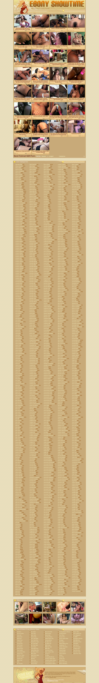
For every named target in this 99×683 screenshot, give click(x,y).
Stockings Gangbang (77, 323)
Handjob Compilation (48, 363)
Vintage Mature (75, 502)
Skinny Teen (75, 261)
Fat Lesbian (46, 209)
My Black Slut (48, 641)
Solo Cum (74, 286)
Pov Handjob (61, 495)
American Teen (18, 295)
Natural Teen (61, 395)
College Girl (32, 418)
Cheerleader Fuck (34, 361)
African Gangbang (19, 171)
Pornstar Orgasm (62, 480)
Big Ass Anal (18, 469)
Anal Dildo (17, 305)
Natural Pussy (61, 393)
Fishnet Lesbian (47, 258)
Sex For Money (75, 194)
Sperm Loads (75, 311)
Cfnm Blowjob (33, 341)
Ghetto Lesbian (47, 298)
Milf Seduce (60, 331)
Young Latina (75, 582)
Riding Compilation (76, 174)
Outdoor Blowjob (61, 423)
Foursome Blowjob (48, 266)
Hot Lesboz (61, 641)
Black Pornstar (18, 584)
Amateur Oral (18, 243)
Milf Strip (60, 338)
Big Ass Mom (18, 489)
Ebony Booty (32, 552)
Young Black (75, 569)
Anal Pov (17, 316)
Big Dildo (17, 522)
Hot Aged (61, 640)
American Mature (19, 291)
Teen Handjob (75, 412)
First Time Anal (47, 253)
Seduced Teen (75, 189)
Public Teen (60, 531)
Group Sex (46, 335)
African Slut (18, 177)
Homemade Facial (48, 392)
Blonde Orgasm (33, 211)
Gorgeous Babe (47, 318)
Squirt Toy (74, 318)
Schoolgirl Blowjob (76, 186)
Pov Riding (60, 502)
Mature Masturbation (62, 271)
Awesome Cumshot (19, 383)
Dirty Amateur (33, 510)
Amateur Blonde (19, 189)
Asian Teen (18, 370)
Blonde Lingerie (33, 206)
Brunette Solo (33, 295)
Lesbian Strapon (61, 194)
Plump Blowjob (61, 459)
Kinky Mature (47, 524)
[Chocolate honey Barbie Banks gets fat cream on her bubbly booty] (22, 79)
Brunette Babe (33, 259)
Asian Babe (18, 333)
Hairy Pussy (46, 360)
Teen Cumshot (75, 387)
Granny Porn (62, 636)
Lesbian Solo (61, 189)
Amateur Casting (19, 194)
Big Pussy (17, 529)
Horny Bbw (46, 407)
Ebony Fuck (32, 569)
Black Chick (18, 561)
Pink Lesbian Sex (77, 633)
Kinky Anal (46, 517)
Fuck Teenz (61, 635)
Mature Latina (61, 266)
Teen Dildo (74, 393)
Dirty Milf (32, 522)
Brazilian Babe (33, 246)
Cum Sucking (33, 472)
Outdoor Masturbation (63, 430)
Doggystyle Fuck (33, 531)
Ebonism (33, 658)
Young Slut (74, 586)
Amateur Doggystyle (20, 218)
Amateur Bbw (18, 187)
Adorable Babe (18, 164)
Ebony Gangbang (34, 572)
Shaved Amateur (76, 203)
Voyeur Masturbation (76, 512)
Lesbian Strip (61, 196)
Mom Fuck (60, 356)
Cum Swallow (33, 474)
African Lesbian (19, 176)
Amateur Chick (18, 199)
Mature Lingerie (61, 269)
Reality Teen (60, 564)
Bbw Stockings (18, 432)
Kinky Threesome (48, 527)
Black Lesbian (18, 569)
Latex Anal (46, 531)
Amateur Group (19, 228)
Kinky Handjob (47, 520)
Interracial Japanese (48, 479)
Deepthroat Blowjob (34, 499)
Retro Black (60, 587)
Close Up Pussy (33, 407)
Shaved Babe (75, 206)
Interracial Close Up (48, 464)
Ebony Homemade (34, 576)
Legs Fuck (46, 571)
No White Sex (48, 643)
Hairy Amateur (47, 336)
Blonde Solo (32, 219)
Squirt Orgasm (75, 316)
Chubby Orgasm (33, 380)
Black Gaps (33, 653)
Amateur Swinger (19, 268)
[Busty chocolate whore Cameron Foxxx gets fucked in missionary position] (40, 79)
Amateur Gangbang (19, 226)
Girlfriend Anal (47, 305)
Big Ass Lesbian (19, 485)
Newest (44, 156)
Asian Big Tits (18, 336)
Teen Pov (74, 427)
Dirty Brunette (33, 515)
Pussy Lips (60, 542)
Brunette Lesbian (33, 281)
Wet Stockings (75, 522)
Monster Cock (61, 368)
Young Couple (75, 577)
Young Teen (74, 589)
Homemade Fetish (48, 393)
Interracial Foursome (48, 474)
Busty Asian (32, 311)
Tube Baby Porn (34, 648)
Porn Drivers (77, 624)
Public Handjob (61, 525)
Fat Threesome (47, 221)
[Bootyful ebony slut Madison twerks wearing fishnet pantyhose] (58, 62)
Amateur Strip (18, 263)
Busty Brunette (33, 318)
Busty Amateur (33, 308)
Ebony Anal (32, 544)
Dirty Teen (32, 525)
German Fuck (47, 288)
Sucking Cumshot (76, 346)
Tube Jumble (20, 650)
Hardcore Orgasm (48, 380)
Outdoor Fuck (61, 425)
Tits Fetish (74, 477)
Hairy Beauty (47, 343)
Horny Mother (47, 425)
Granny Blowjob (47, 325)
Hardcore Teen (47, 385)
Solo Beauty (74, 285)
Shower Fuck (75, 231)
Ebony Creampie (33, 561)
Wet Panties (74, 519)
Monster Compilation (62, 370)
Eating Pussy (33, 541)
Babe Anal (17, 385)
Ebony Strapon (47, 169)
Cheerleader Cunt (34, 360)
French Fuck (47, 274)
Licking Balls (60, 213)
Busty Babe (32, 313)
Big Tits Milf (18, 537)
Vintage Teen (75, 509)
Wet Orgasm (75, 517)
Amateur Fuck (18, 224)
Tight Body (74, 470)
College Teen (33, 422)
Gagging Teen (47, 279)
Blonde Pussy (33, 216)
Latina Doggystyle (48, 539)
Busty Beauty (33, 315)
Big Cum (17, 510)
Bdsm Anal (17, 438)
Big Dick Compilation (20, 515)
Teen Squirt (74, 438)
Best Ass (17, 459)
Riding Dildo (74, 179)
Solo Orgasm (75, 295)
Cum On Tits (32, 470)
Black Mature (18, 572)
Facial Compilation (48, 187)
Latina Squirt (47, 562)
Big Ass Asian (18, 470)
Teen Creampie (75, 385)
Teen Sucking (75, 443)
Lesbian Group (47, 592)
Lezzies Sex (62, 658)
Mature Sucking (61, 288)
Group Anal (46, 328)
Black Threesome (34, 174)
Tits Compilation (75, 475)
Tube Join (49, 612)
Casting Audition (33, 336)
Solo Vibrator (75, 301)
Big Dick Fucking (19, 519)
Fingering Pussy (47, 243)
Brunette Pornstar (34, 288)
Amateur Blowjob (19, 191)
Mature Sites (76, 631)
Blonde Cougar (33, 196)
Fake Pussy (46, 191)
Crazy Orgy (32, 450)
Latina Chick (46, 537)
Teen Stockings (75, 440)
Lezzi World (62, 660)
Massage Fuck (61, 226)
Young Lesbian (75, 584)
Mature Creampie (62, 249)
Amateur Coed (18, 201)
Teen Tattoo (74, 447)
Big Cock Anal (18, 499)
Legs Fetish (46, 569)
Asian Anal (17, 330)
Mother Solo (60, 387)
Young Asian (75, 564)
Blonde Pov (32, 214)
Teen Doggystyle (76, 395)
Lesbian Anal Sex (48, 574)
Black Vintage (33, 179)
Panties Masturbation (63, 435)
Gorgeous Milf (47, 323)
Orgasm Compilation (62, 417)
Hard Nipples (47, 370)
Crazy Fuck (32, 447)
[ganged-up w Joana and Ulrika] (22, 150)
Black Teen (32, 172)
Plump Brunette (61, 460)
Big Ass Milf (18, 487)
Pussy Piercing (61, 544)
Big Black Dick (18, 494)
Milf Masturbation (62, 320)
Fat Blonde (46, 201)
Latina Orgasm (47, 552)
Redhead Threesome (63, 586)
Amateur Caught (19, 196)
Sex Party (74, 196)
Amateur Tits (18, 274)
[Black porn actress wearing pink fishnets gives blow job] (76, 79)
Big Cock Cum (18, 504)
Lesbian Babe (47, 577)
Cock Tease (32, 413)
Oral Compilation (62, 407)
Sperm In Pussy (75, 308)
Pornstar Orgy (61, 482)
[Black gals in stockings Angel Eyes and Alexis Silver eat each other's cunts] (40, 132)
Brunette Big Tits (33, 263)
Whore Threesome (76, 536)
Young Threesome (76, 591)
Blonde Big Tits (33, 191)
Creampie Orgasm (34, 452)
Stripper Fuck (75, 330)
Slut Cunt (74, 269)
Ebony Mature (33, 586)
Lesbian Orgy (61, 176)
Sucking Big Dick (76, 341)
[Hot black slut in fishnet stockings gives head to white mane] (22, 115)
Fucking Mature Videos (50, 663)
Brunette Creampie (34, 273)
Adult (18, 661)
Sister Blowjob (75, 234)
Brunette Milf (32, 283)
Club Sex (32, 408)
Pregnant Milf (61, 510)
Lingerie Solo (61, 216)
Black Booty (18, 557)
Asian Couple (18, 341)
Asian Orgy (18, 360)
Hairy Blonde (47, 345)
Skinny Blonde (75, 246)
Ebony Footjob (33, 567)
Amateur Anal (18, 182)
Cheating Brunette (34, 343)
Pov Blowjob (60, 490)
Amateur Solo (18, 258)
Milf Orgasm (60, 321)
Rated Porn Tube (35, 641)
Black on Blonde (33, 184)
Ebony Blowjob (33, 551)
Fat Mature (46, 211)
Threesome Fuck (76, 460)
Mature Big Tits (61, 241)
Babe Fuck (17, 392)
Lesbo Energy (62, 650)
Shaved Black (75, 211)
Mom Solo (60, 361)
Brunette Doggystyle (34, 274)
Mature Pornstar (61, 278)
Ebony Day (33, 660)
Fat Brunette (46, 203)
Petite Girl (60, 450)
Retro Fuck (60, 594)
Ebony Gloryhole (33, 574)
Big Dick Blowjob (19, 514)
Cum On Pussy (33, 469)
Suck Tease (74, 336)
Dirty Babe (32, 512)
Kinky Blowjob (47, 519)
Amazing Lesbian (19, 286)
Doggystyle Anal (33, 529)
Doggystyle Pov (33, 532)
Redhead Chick (61, 571)
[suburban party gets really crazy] (40, 115)
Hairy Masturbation (48, 355)
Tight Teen (74, 474)
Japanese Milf (47, 502)
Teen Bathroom (75, 370)
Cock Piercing (33, 412)
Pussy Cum (60, 532)
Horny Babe (46, 405)
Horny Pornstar (47, 427)
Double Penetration (34, 539)
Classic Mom (32, 392)
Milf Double (60, 308)
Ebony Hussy (48, 633)
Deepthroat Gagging (34, 502)
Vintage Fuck (75, 497)
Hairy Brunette (47, 346)
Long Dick (60, 223)
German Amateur (48, 283)
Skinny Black (75, 244)
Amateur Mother (19, 241)
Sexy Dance (74, 201)
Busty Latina (32, 325)
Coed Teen (32, 415)
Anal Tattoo (18, 320)
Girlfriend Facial (47, 308)
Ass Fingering (18, 375)
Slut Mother (74, 271)
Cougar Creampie (34, 427)
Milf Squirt (60, 335)
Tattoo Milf (74, 361)
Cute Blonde (32, 485)
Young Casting (75, 574)
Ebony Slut (46, 167)
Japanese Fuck (47, 499)
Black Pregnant (18, 587)
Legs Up (46, 572)
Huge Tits (46, 452)
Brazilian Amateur (34, 243)
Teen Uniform (75, 454)
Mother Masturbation (62, 382)
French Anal (46, 271)
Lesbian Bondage (48, 581)
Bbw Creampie (18, 403)
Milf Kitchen (60, 318)
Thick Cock (74, 457)
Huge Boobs (46, 438)
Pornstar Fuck (61, 475)
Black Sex (17, 591)
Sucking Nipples (75, 350)
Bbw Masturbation (19, 417)
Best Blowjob (18, 460)
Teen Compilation (76, 383)
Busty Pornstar (33, 331)
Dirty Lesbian (33, 520)
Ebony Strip (46, 171)
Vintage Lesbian (75, 499)
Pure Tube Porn (34, 640)
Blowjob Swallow (33, 229)
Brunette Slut (33, 293)
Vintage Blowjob (75, 495)
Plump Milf (60, 462)
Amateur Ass (18, 184)
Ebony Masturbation (34, 584)
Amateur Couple (19, 206)
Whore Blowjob (75, 529)
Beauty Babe (18, 442)
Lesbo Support (62, 653)
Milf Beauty (60, 298)
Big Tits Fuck (18, 534)
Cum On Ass (32, 464)
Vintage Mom (75, 505)
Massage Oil (61, 228)
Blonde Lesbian (33, 204)
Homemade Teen (48, 402)
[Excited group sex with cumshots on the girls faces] (58, 79)
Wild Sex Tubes (20, 656)
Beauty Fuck (18, 447)
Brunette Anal (33, 258)
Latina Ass (46, 534)
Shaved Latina (75, 219)
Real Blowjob (61, 552)
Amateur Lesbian (19, 236)
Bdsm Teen (18, 440)
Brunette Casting (33, 268)
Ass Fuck (17, 377)
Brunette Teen (33, 298)
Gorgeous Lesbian (48, 321)
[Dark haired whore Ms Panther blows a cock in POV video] (22, 44)
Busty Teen (32, 333)
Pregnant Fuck (61, 509)
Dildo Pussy (32, 507)
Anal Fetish (18, 306)
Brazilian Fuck (33, 248)
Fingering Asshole (48, 238)
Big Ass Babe (18, 472)
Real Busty (60, 556)
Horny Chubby (47, 413)
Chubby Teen (33, 383)
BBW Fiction (48, 645)
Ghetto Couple (47, 295)
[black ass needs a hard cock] (40, 62)
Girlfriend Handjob (48, 310)
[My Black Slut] (76, 27)
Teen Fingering (75, 402)
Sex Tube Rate (34, 643)
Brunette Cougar (33, 271)
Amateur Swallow (19, 266)
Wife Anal (74, 537)
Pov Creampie (61, 494)
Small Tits (74, 276)
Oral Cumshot (61, 412)
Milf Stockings (61, 336)
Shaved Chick (75, 216)
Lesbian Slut (60, 187)
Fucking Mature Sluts (50, 661)
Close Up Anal (33, 397)
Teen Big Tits (75, 373)
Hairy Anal (46, 338)
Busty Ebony (32, 321)
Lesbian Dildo (47, 586)
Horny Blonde (47, 408)
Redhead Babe (61, 567)
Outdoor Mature (61, 432)
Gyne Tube (33, 635)
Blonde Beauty (33, 189)
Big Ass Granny (18, 484)
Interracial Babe (47, 457)
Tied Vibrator (75, 464)
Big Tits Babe (18, 531)
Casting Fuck (33, 338)
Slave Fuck (74, 266)
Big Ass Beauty (18, 474)
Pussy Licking (61, 541)
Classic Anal (32, 387)
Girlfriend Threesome (48, 311)
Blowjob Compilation (34, 226)
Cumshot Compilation (34, 477)
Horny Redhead (47, 428)
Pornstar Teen (61, 487)
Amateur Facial (18, 221)
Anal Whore (18, 325)
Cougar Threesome (34, 433)
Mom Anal (60, 348)
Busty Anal (32, 310)
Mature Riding (61, 281)
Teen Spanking (75, 437)
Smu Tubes (33, 646)
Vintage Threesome (76, 510)
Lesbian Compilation (48, 582)
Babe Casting (18, 388)
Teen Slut (74, 433)
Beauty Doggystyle (19, 445)
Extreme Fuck (47, 186)
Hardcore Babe (47, 372)
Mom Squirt (60, 363)
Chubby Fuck (33, 372)
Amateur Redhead (19, 251)
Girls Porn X (76, 645)
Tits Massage (75, 479)
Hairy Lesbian (47, 353)
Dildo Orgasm (33, 505)
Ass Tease (17, 380)
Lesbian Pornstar (62, 181)
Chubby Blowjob (33, 370)
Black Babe (18, 551)
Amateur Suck (18, 264)
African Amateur (19, 166)
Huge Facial (46, 447)
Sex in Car (74, 199)
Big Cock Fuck (18, 507)
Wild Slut (74, 556)
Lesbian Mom (61, 171)
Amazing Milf (18, 288)
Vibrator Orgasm (76, 489)
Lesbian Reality (61, 186)
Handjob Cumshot (48, 365)
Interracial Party (47, 489)
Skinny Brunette (75, 249)
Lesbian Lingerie (61, 164)
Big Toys (17, 539)
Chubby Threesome (34, 385)
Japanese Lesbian (48, 500)
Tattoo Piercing (75, 363)
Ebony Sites (47, 635)
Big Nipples (18, 525)
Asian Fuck (18, 346)
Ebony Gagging (33, 571)
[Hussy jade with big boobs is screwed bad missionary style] (58, 97)
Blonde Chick (33, 194)
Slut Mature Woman (77, 638)
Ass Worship (18, 382)
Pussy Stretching (62, 546)
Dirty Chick (32, 517)
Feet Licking (46, 223)
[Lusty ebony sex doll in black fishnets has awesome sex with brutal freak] (58, 132)
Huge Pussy (46, 450)
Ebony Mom (32, 589)
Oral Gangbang (61, 413)
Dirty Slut (32, 524)
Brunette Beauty (33, 261)
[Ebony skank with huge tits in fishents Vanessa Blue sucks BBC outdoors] (22, 27)
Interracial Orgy (47, 487)
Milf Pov (59, 328)
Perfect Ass (60, 443)
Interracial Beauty (48, 459)
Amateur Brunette (19, 192)
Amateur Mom (18, 239)
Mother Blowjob (61, 378)
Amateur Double (19, 219)
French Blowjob (47, 273)
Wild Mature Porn (77, 641)
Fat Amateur (46, 192)
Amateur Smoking (19, 256)
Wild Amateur (75, 542)
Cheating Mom (33, 353)
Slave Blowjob (75, 264)
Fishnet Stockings (48, 261)
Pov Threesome (61, 505)
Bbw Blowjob (18, 400)
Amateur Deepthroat (20, 214)
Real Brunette (61, 554)
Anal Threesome (19, 321)
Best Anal (17, 457)
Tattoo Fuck (74, 358)
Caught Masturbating (34, 340)
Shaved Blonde (75, 213)
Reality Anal (60, 562)
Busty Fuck (32, 323)
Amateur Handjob (19, 229)
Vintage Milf (74, 504)
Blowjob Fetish (33, 228)
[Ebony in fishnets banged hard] (58, 27)
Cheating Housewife (34, 346)
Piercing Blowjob (61, 455)
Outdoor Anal (61, 422)
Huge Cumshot (47, 442)
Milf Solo (60, 333)
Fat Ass (45, 196)
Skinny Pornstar (75, 259)
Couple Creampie (34, 435)
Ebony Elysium (34, 661)
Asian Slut (17, 368)
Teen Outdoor (75, 422)
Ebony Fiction (34, 663)
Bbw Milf (17, 418)
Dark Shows (33, 656)
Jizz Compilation (47, 509)
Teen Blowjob (75, 377)
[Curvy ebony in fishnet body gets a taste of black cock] (40, 44)
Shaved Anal (75, 204)
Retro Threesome (76, 171)
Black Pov (17, 586)
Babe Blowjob (18, 387)
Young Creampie (76, 579)
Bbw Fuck (17, 408)
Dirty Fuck (32, 519)
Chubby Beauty (33, 368)
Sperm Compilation (76, 305)
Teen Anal (74, 365)
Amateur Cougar (19, 204)
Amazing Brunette (19, 281)
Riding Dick (74, 177)
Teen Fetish (74, 400)
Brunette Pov (33, 290)
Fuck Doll (46, 276)
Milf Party (60, 325)
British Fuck (32, 256)
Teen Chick (74, 382)
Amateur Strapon (19, 261)
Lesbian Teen (61, 199)
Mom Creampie (61, 351)
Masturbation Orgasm (63, 231)
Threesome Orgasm (76, 462)
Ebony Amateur (33, 542)
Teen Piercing (75, 425)
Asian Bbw (17, 335)
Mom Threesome (62, 365)
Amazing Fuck (18, 285)
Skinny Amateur (75, 239)
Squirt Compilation (76, 315)
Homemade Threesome (49, 403)
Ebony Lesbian (33, 582)
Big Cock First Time (19, 505)
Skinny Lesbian (75, 253)
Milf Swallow (60, 341)
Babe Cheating (18, 390)
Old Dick (60, 405)
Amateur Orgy (18, 246)
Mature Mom (61, 273)
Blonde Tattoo (33, 221)
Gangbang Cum (47, 281)
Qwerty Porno (20, 648)
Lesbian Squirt (61, 191)
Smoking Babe (75, 278)
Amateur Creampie (19, 208)
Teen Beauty (75, 372)
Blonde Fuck (32, 201)
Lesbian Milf (60, 169)
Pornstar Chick (61, 472)
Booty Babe (32, 236)
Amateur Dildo (18, 216)
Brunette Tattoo (33, 296)
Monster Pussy (61, 373)
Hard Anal (46, 367)
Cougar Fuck (33, 428)
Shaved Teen (75, 228)
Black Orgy (17, 581)
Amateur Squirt (18, 259)
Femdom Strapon (48, 229)
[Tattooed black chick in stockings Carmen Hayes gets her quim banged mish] (76, 115)
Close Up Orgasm (34, 405)
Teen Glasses (75, 408)
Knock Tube (33, 636)
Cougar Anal (32, 425)
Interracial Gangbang (48, 477)
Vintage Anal (75, 490)
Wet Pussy (74, 520)
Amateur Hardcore (19, 231)
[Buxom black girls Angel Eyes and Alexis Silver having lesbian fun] (76, 97)
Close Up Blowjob (34, 398)
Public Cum (60, 522)
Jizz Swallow (46, 514)
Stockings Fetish (76, 321)
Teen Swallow (75, 445)
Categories (62, 156)
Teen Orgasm (75, 418)
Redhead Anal (61, 566)
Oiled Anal (60, 402)
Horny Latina (47, 418)
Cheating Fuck (33, 345)
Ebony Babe (32, 546)
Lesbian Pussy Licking (63, 184)
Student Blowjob (75, 331)
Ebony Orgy (32, 592)
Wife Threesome (76, 541)
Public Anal (60, 520)
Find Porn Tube (76, 651)
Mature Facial (61, 251)
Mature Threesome (62, 290)
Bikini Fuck (17, 544)
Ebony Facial (33, 564)
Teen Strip (74, 442)
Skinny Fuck (75, 251)
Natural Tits (60, 397)
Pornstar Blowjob (62, 470)
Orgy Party (60, 420)
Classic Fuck (32, 388)
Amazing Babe (18, 279)
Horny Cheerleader (48, 412)
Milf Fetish (60, 310)
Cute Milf (32, 494)
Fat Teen (46, 219)
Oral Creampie (61, 408)
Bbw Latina (18, 412)
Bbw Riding (18, 427)
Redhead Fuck (61, 574)
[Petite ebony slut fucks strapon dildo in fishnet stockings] (40, 150)
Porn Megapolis (76, 635)
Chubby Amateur (33, 363)
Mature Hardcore (62, 263)
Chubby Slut (32, 382)
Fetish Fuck (46, 233)
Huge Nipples (47, 449)
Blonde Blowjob (33, 192)
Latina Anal (46, 532)
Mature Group (61, 259)
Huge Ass (46, 437)
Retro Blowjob (61, 591)
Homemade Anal (47, 388)
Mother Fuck (61, 380)
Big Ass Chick (18, 479)
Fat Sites (47, 655)
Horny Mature (47, 420)
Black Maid (17, 571)
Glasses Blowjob (47, 313)
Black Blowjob (18, 556)
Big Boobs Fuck (19, 495)
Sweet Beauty (75, 356)
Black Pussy (18, 589)
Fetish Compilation (48, 231)
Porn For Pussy (76, 646)
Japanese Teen (47, 504)
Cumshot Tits (33, 480)
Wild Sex (74, 554)
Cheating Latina (33, 350)
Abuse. (55, 677)
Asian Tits (17, 372)
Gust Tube (33, 633)
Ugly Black (74, 480)
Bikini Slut (17, 546)
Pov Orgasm (61, 500)
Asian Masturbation (19, 353)
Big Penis (17, 527)
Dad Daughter (33, 497)
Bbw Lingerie (18, 415)
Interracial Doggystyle (49, 470)
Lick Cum (60, 211)
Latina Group (47, 542)
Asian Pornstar (18, 361)
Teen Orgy (74, 420)
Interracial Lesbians (48, 480)
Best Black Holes (35, 651)
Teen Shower (75, 432)
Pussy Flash (60, 536)
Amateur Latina (18, 234)
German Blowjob (47, 286)
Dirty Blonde (32, 514)
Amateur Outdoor (19, 248)
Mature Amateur (61, 233)
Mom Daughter (61, 355)
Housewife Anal (47, 433)
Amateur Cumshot (19, 211)
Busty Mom (32, 330)
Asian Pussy (18, 365)
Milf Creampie (61, 303)
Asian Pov (17, 363)
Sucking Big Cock (76, 340)
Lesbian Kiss (47, 594)
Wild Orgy (74, 552)
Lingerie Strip (61, 218)
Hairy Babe (46, 341)
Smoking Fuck (75, 283)
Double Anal (32, 534)
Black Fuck (17, 566)
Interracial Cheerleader (49, 462)
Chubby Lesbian (33, 375)
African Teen (18, 179)
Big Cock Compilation (20, 502)
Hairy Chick (46, 348)
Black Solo (17, 594)
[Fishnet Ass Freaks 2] (76, 132)
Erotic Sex (46, 181)
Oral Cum (60, 410)
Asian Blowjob (18, 338)
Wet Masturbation (76, 515)
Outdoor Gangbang (62, 427)
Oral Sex (60, 415)
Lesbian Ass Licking (48, 576)
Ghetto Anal (46, 291)
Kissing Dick (46, 529)
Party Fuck (60, 438)
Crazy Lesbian (33, 449)
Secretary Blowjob (76, 187)
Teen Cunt (74, 388)
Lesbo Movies (62, 651)
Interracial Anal (47, 455)
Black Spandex (33, 164)
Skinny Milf (74, 256)
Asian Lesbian (18, 351)
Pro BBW (75, 636)
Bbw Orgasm (18, 420)
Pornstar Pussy (61, 484)
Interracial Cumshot (48, 467)
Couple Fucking (33, 437)
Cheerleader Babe (34, 358)
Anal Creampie (18, 303)
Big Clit (17, 497)
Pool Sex (60, 465)
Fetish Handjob (47, 234)
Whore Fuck (75, 531)
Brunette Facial (33, 276)
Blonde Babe (32, 187)
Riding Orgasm (75, 182)
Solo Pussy (74, 296)
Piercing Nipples (61, 457)
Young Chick (75, 576)
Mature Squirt (61, 286)
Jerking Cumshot (47, 507)
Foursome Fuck (47, 268)
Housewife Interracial (48, 435)
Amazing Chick (18, 283)
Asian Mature (18, 355)
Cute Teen (32, 495)
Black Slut (17, 592)
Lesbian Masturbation (63, 167)
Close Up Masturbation (35, 403)
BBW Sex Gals (48, 646)
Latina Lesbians (47, 546)
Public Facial (61, 524)
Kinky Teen (46, 525)
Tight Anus (74, 467)
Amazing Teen (18, 290)
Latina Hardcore (47, 544)
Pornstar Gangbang (62, 477)
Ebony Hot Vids (48, 631)
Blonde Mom (32, 209)
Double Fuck (32, 537)
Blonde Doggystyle (34, 197)
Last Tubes (35, 624)
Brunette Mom (33, 285)
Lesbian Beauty (47, 579)
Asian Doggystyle (19, 343)
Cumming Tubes (49, 650)
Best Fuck (17, 464)
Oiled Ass (60, 403)
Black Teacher (33, 171)
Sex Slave (74, 197)
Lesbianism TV (62, 645)
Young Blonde (75, 571)
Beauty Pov (18, 454)
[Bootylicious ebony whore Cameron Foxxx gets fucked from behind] (22, 97)
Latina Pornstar (47, 556)
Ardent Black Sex (35, 650)
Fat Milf (45, 213)
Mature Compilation (62, 248)
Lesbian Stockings (62, 192)
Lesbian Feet (47, 587)
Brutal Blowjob (33, 303)
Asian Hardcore (19, 350)
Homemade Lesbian (48, 397)
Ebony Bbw (32, 547)
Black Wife (32, 182)
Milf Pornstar (61, 326)
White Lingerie (75, 525)
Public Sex (60, 529)
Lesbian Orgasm (61, 174)
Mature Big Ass (61, 239)
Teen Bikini (74, 375)
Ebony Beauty (33, 549)
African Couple (18, 169)
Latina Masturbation (48, 547)
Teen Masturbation (76, 417)
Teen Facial (74, 398)
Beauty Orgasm (19, 450)
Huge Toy (46, 454)
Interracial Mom (47, 484)
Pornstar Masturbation (63, 479)
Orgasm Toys (61, 418)
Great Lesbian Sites (63, 638)
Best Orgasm (18, 467)
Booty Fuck (32, 239)
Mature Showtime (63, 663)
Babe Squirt (18, 395)
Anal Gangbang (19, 311)
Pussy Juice (60, 539)
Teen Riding (74, 430)
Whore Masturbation (76, 532)
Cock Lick (32, 410)
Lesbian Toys (61, 204)
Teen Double (75, 397)
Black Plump (18, 582)
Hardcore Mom (47, 378)
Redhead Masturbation (63, 577)
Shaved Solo (75, 226)
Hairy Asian (46, 340)
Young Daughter (75, 581)
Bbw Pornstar (18, 423)
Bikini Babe (18, 541)
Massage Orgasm (62, 229)
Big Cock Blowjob (19, 500)
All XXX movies (35, 612)
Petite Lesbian (61, 452)
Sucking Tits (74, 351)
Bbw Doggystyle (19, 405)
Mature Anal (60, 234)
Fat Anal (45, 194)
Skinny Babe (75, 243)
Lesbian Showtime (63, 646)
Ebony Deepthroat (34, 562)
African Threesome (19, 181)
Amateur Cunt (18, 213)
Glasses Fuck (47, 316)
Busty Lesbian (33, 326)
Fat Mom (46, 214)
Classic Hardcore (33, 390)
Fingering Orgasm (48, 241)
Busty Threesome (34, 335)
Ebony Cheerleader (34, 556)
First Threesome (47, 251)
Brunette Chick (33, 269)
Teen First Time (75, 403)
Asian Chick (18, 340)
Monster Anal (61, 367)
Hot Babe (46, 432)
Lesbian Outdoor (62, 177)
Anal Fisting (18, 308)
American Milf (18, 293)
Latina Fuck (46, 541)
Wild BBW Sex (76, 640)
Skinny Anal (74, 241)
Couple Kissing (33, 438)
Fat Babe (46, 197)
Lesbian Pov (60, 182)
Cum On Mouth (33, 467)
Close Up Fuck (33, 402)
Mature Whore (61, 295)
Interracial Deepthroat (49, 469)
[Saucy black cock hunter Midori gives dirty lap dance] (22, 132)
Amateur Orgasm (19, 244)
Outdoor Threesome (62, 433)
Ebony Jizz (32, 579)
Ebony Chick (32, 557)
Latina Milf (46, 549)
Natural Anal (60, 388)
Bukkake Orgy (33, 306)
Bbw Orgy (17, 422)
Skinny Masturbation (76, 254)
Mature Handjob (61, 261)
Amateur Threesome (20, 273)
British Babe (32, 254)
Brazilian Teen (33, 251)
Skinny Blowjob (75, 248)
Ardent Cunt (63, 612)
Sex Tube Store (34, 645)
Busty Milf (32, 328)
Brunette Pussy (33, 291)
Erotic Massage (47, 179)
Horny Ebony (47, 417)
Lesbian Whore (61, 206)
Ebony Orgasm (33, 591)
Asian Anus (18, 331)
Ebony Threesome (48, 174)
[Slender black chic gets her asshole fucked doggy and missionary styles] (76, 62)
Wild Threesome (76, 559)
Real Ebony (60, 559)
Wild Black (74, 546)
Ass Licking (18, 378)
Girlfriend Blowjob (48, 306)
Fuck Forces (64, 624)
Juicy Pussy (46, 515)
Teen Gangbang (75, 407)
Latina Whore (47, 567)
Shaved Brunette (76, 214)
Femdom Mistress (48, 228)
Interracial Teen (47, 492)
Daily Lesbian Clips (49, 651)
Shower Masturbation (77, 233)
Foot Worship (47, 264)
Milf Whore (60, 346)
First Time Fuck (47, 254)
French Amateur (47, 269)
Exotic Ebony (47, 182)
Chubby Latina (33, 373)
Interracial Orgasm (48, 485)
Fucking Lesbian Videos (50, 660)
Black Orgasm (18, 579)
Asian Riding (18, 367)
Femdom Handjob (48, 226)
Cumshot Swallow (34, 479)
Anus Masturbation (19, 326)
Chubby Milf (32, 378)
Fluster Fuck (21, 624)
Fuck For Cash (47, 278)
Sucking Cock (75, 345)
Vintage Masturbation (77, 500)
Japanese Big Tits (48, 495)
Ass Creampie (18, 373)
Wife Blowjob (75, 539)
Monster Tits (60, 375)
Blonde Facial (33, 199)
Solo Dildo (74, 288)
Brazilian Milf (32, 249)
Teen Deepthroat (76, 392)
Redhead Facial (61, 572)
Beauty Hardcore (19, 449)
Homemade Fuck (48, 395)
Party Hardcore (61, 440)
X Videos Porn (76, 648)
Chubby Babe (33, 367)
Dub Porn (21, 612)
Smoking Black (75, 279)
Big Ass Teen (18, 492)
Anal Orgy (17, 315)
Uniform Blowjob (75, 482)
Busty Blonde (33, 316)
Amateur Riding (19, 253)
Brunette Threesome (34, 300)
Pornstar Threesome (62, 489)
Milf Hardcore (61, 316)
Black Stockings (33, 167)
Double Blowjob (33, 536)
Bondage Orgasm (34, 233)
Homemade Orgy (48, 400)
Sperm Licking (75, 310)
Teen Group (74, 410)
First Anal (46, 244)
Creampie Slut (33, 454)
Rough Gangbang (76, 184)
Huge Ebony (46, 445)
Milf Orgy (60, 323)
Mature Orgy (61, 276)
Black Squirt (32, 166)
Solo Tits (74, 298)
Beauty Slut (18, 455)
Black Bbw (17, 552)
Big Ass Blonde (18, 475)
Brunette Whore (33, 301)
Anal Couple (18, 301)
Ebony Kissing (33, 581)
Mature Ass (60, 236)
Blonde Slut (32, 218)
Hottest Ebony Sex (49, 638)
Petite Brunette (61, 449)
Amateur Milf (18, 238)
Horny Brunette (47, 410)
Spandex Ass (75, 303)
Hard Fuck (46, 368)
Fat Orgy (46, 216)
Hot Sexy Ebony (48, 636)
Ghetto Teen (46, 301)
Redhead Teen (61, 584)
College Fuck (33, 417)
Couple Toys (32, 443)
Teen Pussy (74, 428)
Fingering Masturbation (49, 239)
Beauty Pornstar (19, 452)
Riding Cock (74, 172)
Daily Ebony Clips (35, 655)
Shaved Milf (74, 223)
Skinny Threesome (76, 263)
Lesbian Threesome (62, 201)
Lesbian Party (61, 179)
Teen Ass (74, 367)
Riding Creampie (76, 176)
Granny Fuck (47, 326)
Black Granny (18, 567)
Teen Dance (74, 390)
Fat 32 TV (47, 653)
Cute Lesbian (33, 492)
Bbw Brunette (18, 402)
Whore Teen (75, 534)
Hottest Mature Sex (63, 643)
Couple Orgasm (33, 440)
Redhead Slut (61, 582)
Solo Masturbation (76, 291)
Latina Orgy (46, 554)
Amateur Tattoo (18, 269)
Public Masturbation (62, 527)
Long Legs (60, 224)
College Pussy (33, 420)
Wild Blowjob (75, 547)
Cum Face (32, 460)
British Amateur (33, 253)
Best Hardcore (18, 465)
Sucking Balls (75, 338)
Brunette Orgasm (33, 286)
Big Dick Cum (18, 517)
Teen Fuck (74, 405)
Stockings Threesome (77, 326)
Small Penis (74, 274)
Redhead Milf (61, 579)
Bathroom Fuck (18, 397)
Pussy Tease (61, 549)
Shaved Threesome (76, 229)
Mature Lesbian (61, 268)
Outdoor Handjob (62, 428)
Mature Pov (60, 279)
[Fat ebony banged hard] (40, 27)
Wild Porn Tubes (20, 655)
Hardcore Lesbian (48, 377)
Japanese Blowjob (48, 497)
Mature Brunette (61, 246)
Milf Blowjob (60, 301)
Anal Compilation (19, 300)
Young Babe (75, 566)
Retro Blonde (61, 589)
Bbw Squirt (17, 430)
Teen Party (74, 423)
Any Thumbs (20, 663)
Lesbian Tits (60, 203)
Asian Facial (18, 345)
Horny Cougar (47, 415)
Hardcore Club (47, 373)
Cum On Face (33, 465)
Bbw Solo (17, 428)
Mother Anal (60, 377)
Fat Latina (46, 208)
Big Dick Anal (18, 512)
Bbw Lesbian (18, 413)
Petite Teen (60, 454)
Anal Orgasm (18, 313)
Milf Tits (59, 345)
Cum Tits (32, 475)
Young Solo (74, 587)
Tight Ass (74, 469)
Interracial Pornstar (48, 490)
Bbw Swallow (18, 433)
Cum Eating (32, 459)
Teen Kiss (74, 413)
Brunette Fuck (33, 278)
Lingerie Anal (61, 214)
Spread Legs (75, 313)
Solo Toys (74, 300)
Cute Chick (32, 489)
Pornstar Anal (61, 467)
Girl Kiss (45, 303)
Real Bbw (60, 551)
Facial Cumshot (47, 189)
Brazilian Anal (33, 244)
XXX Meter (75, 643)
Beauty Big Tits (18, 443)
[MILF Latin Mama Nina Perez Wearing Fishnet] (58, 44)
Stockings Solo (75, 325)
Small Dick (74, 273)
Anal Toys (17, 323)
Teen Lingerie (75, 415)
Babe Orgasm (18, 393)
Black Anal (17, 547)
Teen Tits (74, 450)
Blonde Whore (33, 224)
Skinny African (75, 238)
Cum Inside (32, 462)
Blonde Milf (32, 208)
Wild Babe (74, 544)
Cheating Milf (33, 351)
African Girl (18, 172)
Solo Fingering (75, 290)
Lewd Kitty (61, 656)
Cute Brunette (33, 487)
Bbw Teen (17, 435)
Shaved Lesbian (75, 221)
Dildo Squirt (32, 509)
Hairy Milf (46, 358)
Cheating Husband (34, 348)
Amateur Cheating (19, 197)
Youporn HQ (19, 658)
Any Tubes (33, 631)
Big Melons (18, 524)
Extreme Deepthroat (48, 184)
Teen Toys (74, 452)
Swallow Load (75, 353)
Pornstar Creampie (62, 474)
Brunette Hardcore (34, 279)
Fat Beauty (46, 199)
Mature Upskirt (61, 293)
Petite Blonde (61, 447)
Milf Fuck (60, 311)
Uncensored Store (21, 651)
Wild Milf (74, 551)
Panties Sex (60, 437)
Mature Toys (60, 291)
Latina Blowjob (47, 536)
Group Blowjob (47, 330)
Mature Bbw (60, 238)
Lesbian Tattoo (61, 197)
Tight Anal (74, 465)
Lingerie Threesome (62, 219)
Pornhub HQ (49, 624)
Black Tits (32, 176)
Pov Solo (60, 504)
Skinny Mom (75, 258)
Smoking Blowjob (76, 281)
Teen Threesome (76, 449)
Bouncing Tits (33, 241)
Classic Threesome (34, 393)
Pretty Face (60, 514)
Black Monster (18, 577)
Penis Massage (61, 442)
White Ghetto (75, 524)
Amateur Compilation (20, 203)
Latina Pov (46, 557)
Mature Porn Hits (63, 661)
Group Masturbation (48, 333)
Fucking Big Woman (49, 656)
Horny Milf (46, 422)
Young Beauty (75, 567)
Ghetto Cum (46, 296)
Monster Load (61, 372)
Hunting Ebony (48, 640)
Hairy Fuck (46, 350)
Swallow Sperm (75, 355)
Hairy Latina (46, 351)
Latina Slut (46, 559)
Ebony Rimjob (47, 166)
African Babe (18, 167)
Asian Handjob (18, 348)
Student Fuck (75, 333)
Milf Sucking (60, 340)
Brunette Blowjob (33, 266)
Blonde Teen (32, 223)
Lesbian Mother (61, 172)
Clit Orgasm (32, 395)
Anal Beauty (18, 296)
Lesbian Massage (62, 166)
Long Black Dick (61, 221)
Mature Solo (60, 285)
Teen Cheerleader (76, 380)
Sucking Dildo (75, 348)
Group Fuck (46, 331)
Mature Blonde (61, 243)
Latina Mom (46, 551)
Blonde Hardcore (33, 203)
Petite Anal (60, 445)
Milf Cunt (60, 305)
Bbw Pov (17, 425)
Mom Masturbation (62, 358)
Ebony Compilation (34, 559)
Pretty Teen (60, 519)
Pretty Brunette (61, 512)
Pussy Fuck (60, 537)
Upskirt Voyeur (75, 487)
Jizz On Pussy (47, 510)
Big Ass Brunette (19, 477)
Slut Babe (74, 268)
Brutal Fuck (32, 305)
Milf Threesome (61, 343)
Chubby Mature (33, 377)
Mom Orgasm (61, 360)
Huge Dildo (46, 443)
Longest (51, 156)
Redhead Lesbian (62, 576)
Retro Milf (74, 166)
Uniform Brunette (76, 484)
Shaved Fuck (75, 218)
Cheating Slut (33, 355)
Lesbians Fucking (62, 209)
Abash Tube (19, 660)
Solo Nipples (75, 293)
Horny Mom (46, 423)
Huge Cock (46, 440)
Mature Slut (60, 283)
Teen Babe (74, 368)
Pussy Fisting (61, 534)
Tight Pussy (74, 472)
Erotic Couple (47, 177)
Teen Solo (74, 435)
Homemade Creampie (49, 390)
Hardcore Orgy (47, 382)
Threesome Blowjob (76, 459)
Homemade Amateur (48, 387)
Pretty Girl (60, 515)
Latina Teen (46, 564)
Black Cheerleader (19, 559)
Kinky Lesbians (47, 522)
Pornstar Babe (61, 469)
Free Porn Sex (76, 650)
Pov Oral (60, 499)
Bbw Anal (17, 398)
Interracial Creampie (48, 465)
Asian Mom (18, 358)
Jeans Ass (46, 505)
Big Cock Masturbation (20, 509)
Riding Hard (74, 181)
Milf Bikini (60, 300)
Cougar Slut (32, 432)
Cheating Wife (33, 356)
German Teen (47, 290)
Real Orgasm (61, 561)
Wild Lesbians (75, 549)
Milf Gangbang (61, 313)
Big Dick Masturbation (20, 520)
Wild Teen (74, 557)
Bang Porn (77, 612)
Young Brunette (75, 572)
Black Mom (18, 576)
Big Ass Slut (18, 490)
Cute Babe (32, 484)
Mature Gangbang (62, 258)
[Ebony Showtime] (57, 6)
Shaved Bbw (75, 208)
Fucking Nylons (62, 633)
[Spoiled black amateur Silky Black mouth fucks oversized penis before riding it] (22, 62)
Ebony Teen (46, 172)
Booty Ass (32, 234)
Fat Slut (45, 218)
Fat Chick (46, 204)
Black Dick (17, 564)
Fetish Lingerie (47, 236)
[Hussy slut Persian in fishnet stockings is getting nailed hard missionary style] (40, 97)
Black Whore (32, 181)
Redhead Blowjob (62, 569)
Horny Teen (46, 430)
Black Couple (18, 562)
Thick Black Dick (75, 455)
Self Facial (74, 191)
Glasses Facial (47, 315)
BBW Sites (47, 648)
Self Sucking (75, 192)
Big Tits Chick (18, 532)
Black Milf (17, 574)
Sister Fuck (74, 236)
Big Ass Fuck (18, 482)
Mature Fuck (61, 256)
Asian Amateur (18, 328)
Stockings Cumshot (76, 320)
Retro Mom (74, 167)
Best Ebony (18, 462)
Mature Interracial (62, 264)
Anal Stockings (18, 318)
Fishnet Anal (46, 256)
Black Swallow (33, 169)
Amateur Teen (18, 271)
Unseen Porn (20, 653)
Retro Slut (74, 169)
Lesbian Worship (62, 208)
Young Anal (74, 562)
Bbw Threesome (19, 437)
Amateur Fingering (19, 223)
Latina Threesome (48, 566)
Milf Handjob (61, 315)
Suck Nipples (75, 335)
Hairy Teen (46, 361)
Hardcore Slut (47, 383)
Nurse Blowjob (61, 398)
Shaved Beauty (75, 209)
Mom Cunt (60, 353)
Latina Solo (46, 561)
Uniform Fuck (75, 485)
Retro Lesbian (75, 164)
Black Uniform (33, 177)
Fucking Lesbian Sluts (50, 658)
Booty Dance (32, 238)
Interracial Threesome (49, 494)
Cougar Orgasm (33, 430)
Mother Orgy (61, 385)
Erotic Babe (46, 176)
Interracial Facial (47, 472)
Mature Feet (60, 253)
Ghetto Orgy (46, 300)
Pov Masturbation (62, 497)
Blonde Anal (32, 186)
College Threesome (34, 423)
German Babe (47, 285)
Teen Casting (75, 378)
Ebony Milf (32, 587)
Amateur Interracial (19, 233)
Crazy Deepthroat (34, 445)
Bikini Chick (18, 542)
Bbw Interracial (18, 410)
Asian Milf (17, 356)
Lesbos (60, 655)
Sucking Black (75, 343)
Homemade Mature (48, 398)
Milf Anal (60, 296)
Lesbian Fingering (48, 591)
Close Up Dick (33, 400)
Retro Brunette (61, 592)
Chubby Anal (32, 365)
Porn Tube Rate (34, 638)
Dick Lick (32, 504)
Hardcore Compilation (49, 375)
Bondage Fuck (33, 231)
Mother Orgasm (61, 383)
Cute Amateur (33, 482)
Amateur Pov (18, 249)
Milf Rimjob (60, 330)
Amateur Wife (18, 278)
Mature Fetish (61, 254)
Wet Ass (74, 514)
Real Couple (60, 557)
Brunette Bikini (33, 264)
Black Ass (17, 549)
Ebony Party (32, 594)
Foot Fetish (46, 263)
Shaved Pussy (75, 224)
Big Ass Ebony (18, 480)
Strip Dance (74, 328)
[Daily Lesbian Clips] (76, 44)
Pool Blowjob (61, 464)
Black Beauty (18, 554)
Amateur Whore (19, 276)
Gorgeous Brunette (48, 320)
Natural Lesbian (61, 392)
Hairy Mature (47, 356)
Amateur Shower (19, 254)
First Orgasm (47, 249)
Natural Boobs (61, 390)
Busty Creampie (33, 320)
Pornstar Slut (61, 485)
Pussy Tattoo (61, 547)
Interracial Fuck (47, 475)
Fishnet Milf (46, 259)
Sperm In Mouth (75, 306)
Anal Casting (18, 298)
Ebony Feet (32, 566)
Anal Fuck (17, 310)
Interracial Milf (47, 482)
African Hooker (18, 174)
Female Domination (48, 224)
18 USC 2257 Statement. (49, 677)
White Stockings (75, 527)
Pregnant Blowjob (62, 507)
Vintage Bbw (75, 494)
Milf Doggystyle (61, 306)
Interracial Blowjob (48, 460)
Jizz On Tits (46, 512)
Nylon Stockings (61, 400)
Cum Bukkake (33, 455)
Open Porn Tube (77, 653)
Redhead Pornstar (62, 581)
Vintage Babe (75, 492)
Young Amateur (75, 561)
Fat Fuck (46, 206)
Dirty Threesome (33, 527)
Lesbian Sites (62, 648)
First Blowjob (47, 246)
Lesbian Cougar (47, 584)
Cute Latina (32, 490)
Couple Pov (32, 442)
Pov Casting (60, 492)
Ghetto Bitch (46, 293)
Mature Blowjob (61, 244)
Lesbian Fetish (47, 589)
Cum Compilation (33, 457)
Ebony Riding (47, 164)
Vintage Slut (74, 507)
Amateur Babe (18, 186)
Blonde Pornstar (33, 213)
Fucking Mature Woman (64, 631)
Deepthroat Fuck (33, 500)
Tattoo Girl (74, 360)
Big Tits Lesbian (19, 536)
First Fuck (46, 248)
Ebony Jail (32, 577)
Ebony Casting (33, 554)
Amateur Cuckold (19, 209)
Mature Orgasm (61, 274)
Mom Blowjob (61, 350)
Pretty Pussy (61, 517)
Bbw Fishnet (18, 407)
